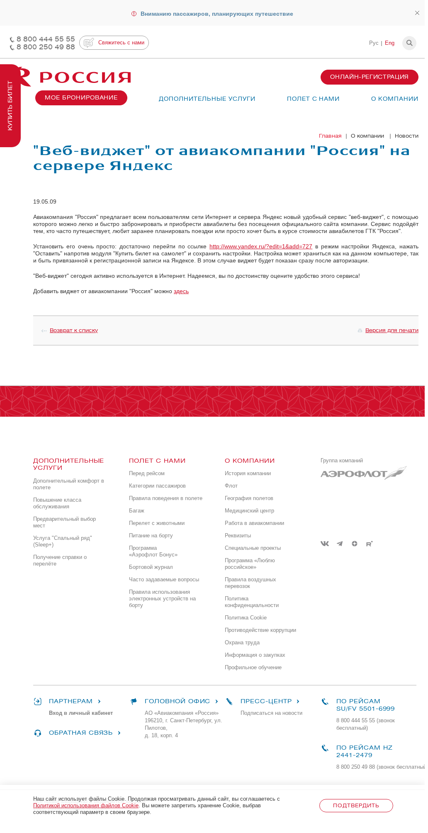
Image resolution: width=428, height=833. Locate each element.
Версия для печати (391, 330)
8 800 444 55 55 (46, 39)
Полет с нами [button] (313, 99)
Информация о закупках (255, 655)
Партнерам (70, 701)
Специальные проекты (253, 548)
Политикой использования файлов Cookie (86, 805)
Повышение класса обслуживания (57, 503)
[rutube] (369, 543)
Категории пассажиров (157, 486)
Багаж (136, 511)
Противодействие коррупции (260, 630)
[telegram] (340, 543)
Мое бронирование (81, 98)
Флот (231, 486)
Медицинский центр (249, 511)
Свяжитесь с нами (121, 42)
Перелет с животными (157, 523)
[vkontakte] (325, 543)
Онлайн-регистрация (369, 77)
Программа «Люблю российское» (250, 563)
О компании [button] (394, 99)
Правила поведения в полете (165, 498)
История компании (248, 473)
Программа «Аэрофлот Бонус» (153, 551)
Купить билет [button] (10, 106)
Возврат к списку (74, 330)
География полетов (249, 498)
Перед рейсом (147, 473)
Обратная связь (80, 732)
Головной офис (177, 701)
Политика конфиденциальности (252, 601)
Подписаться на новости (271, 713)
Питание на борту (151, 535)
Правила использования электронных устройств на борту (162, 598)
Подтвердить (356, 805)
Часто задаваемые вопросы (164, 579)
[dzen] (354, 543)
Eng (389, 43)
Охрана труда (242, 642)
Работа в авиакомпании (254, 523)
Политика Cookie (246, 617)
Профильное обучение (253, 667)
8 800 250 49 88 (46, 47)
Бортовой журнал (151, 567)
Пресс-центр (266, 701)
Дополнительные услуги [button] (207, 99)
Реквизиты (238, 535)
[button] (409, 43)
